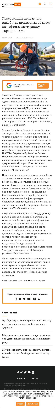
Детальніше (33, 404)
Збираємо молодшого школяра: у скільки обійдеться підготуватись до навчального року (26, 338)
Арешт (42, 280)
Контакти (21, 378)
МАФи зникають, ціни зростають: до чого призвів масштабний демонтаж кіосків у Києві (26, 353)
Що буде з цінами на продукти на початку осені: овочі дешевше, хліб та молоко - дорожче (26, 324)
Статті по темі (10, 312)
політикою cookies (27, 398)
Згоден (20, 404)
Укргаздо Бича (30, 280)
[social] (16, 299)
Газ (20, 280)
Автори (35, 378)
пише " (5, 124)
